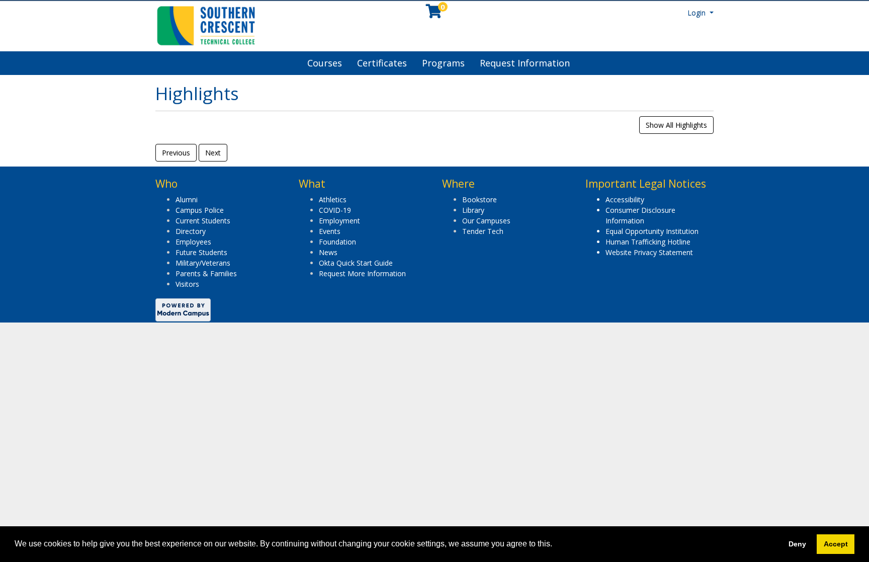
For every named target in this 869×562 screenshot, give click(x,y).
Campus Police (200, 210)
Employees (193, 242)
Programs (443, 63)
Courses (324, 63)
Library (473, 210)
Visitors (187, 284)
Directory (191, 231)
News (328, 252)
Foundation (337, 242)
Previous (176, 152)
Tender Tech (482, 231)
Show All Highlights (676, 125)
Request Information (525, 63)
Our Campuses (486, 220)
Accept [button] (836, 544)
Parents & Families (206, 273)
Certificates (382, 63)
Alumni (187, 199)
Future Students (201, 252)
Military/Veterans (203, 263)
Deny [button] (797, 544)
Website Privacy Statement (649, 252)
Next (213, 152)
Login (697, 13)
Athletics (332, 199)
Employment (339, 220)
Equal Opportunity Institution (652, 231)
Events (329, 231)
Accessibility (624, 199)
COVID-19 (335, 210)
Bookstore (479, 199)
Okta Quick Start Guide (356, 263)
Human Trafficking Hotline (647, 242)
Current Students (203, 220)
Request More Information (362, 273)
